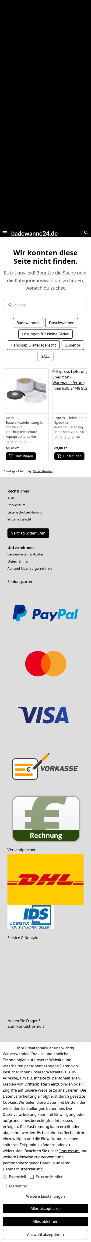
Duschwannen (61, 322)
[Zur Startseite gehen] (34, 232)
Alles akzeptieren (46, 1208)
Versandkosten (42, 471)
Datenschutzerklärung (23, 1169)
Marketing (18, 1186)
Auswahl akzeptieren (45, 1234)
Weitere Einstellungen (45, 1196)
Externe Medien (49, 1176)
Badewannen (28, 322)
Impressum (69, 1150)
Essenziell (17, 1176)
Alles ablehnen (45, 1221)
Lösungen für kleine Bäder (45, 334)
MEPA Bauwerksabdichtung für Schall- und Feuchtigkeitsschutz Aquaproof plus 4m (25, 427)
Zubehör (72, 345)
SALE (45, 356)
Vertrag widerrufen (28, 533)
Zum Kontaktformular (26, 1026)
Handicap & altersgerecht (33, 345)
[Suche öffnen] (86, 232)
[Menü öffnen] (4, 232)
